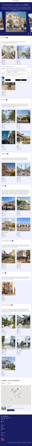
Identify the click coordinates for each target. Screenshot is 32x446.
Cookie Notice (14, 442)
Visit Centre (3, 64)
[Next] (30, 33)
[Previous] (28, 33)
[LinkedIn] (1, 421)
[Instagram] (3, 421)
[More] (30, 1)
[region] (16, 73)
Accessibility (18, 442)
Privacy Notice (9, 442)
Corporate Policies (23, 442)
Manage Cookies (28, 442)
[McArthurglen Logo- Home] (16, 1)
